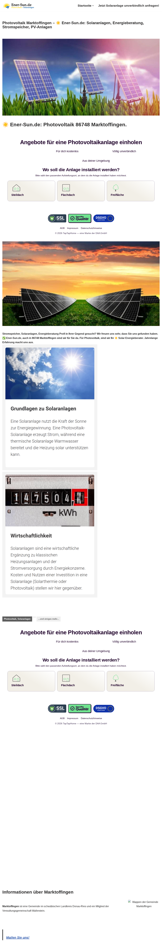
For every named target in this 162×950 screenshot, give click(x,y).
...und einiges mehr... (48, 609)
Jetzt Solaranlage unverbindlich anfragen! (128, 5)
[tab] (17, 609)
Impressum (52, 946)
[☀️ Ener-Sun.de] (18, 6)
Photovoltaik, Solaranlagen (17, 609)
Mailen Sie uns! (17, 918)
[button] (93, 5)
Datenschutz (67, 946)
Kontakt (80, 946)
